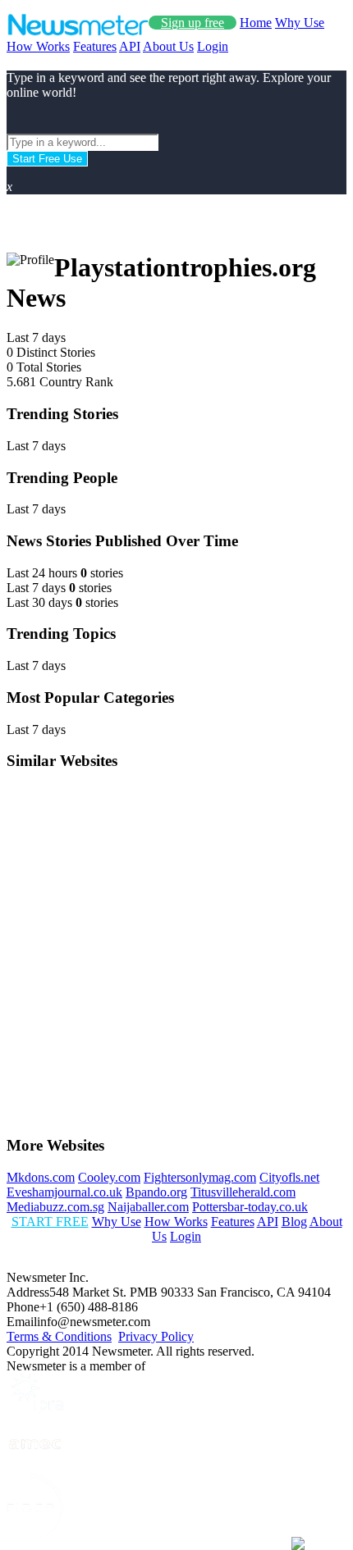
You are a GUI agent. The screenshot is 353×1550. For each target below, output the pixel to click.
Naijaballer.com (148, 1207)
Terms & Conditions (59, 1336)
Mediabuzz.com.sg (55, 1207)
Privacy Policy (156, 1336)
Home (256, 23)
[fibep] (35, 1536)
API (129, 46)
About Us (168, 46)
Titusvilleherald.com (243, 1192)
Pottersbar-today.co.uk (250, 1207)
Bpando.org (156, 1192)
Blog (294, 1222)
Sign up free (192, 23)
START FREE (50, 1222)
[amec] (35, 1465)
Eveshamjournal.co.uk (64, 1192)
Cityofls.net (289, 1177)
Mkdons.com (41, 1177)
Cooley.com (109, 1177)
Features (95, 46)
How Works (38, 46)
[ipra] (35, 1409)
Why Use (299, 23)
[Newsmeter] (78, 32)
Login (212, 46)
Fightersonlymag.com (200, 1177)
